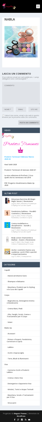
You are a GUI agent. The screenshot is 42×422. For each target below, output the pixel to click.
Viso (6, 364)
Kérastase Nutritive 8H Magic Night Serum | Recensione (23, 200)
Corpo (6, 295)
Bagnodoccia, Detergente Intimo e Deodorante (20, 302)
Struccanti (12, 403)
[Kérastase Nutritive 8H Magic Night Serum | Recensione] (7, 201)
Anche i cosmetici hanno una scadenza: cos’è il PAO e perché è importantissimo (24, 252)
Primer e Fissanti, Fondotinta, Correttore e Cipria (21, 217)
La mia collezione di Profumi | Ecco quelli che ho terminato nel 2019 (18, 176)
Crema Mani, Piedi (15, 308)
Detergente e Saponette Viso (19, 383)
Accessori (11, 333)
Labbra (10, 347)
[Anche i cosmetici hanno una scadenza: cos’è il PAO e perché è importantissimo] (7, 251)
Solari (10, 322)
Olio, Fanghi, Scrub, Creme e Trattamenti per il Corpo (22, 243)
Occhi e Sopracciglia (16, 353)
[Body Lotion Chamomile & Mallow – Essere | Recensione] (7, 239)
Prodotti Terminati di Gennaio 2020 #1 (20, 170)
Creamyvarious (26, 256)
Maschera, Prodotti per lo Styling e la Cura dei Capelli (24, 204)
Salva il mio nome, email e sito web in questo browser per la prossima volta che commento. (20, 116)
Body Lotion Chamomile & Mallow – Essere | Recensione (23, 239)
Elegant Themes (20, 413)
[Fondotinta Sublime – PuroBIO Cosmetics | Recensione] (7, 213)
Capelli (7, 270)
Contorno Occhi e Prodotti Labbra (18, 371)
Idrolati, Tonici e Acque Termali (20, 389)
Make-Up (8, 328)
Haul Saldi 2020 (10, 164)
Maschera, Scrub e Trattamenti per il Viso (20, 396)
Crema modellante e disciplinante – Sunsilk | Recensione (21, 225)
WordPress (21, 416)
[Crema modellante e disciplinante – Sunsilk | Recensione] (7, 225)
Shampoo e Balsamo (16, 281)
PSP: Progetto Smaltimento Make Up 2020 (19, 184)
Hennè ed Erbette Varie (17, 276)
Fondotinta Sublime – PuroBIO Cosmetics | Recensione (23, 212)
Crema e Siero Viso (15, 378)
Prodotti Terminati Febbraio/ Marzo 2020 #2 (19, 158)
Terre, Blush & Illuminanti (18, 358)
